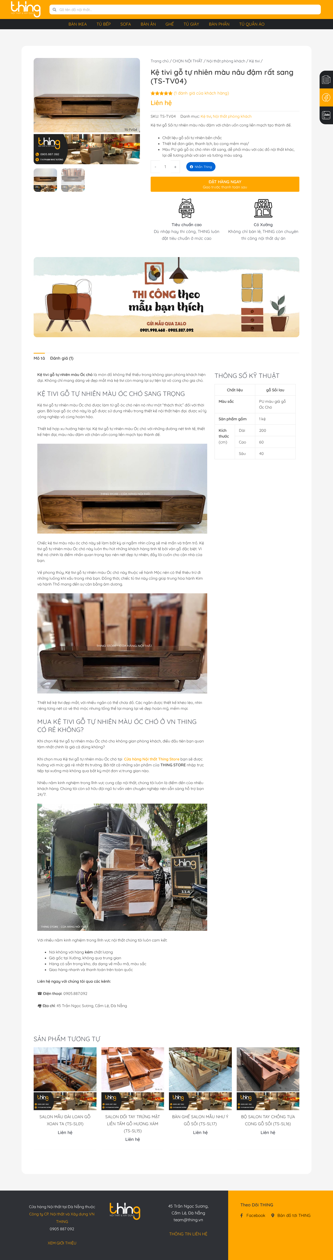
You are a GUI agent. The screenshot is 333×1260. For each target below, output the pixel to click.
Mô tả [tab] (39, 358)
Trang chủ (160, 60)
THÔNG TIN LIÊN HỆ (188, 1233)
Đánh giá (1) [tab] (61, 358)
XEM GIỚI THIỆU (62, 1243)
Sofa (125, 24)
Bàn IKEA (78, 24)
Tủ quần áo (251, 24)
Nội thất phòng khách (225, 60)
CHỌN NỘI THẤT (188, 60)
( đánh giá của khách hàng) (201, 93)
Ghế (170, 24)
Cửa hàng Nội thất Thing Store (151, 759)
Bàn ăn (148, 24)
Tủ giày (191, 24)
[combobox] (188, 9)
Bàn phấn (219, 24)
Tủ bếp (104, 24)
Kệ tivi (254, 60)
